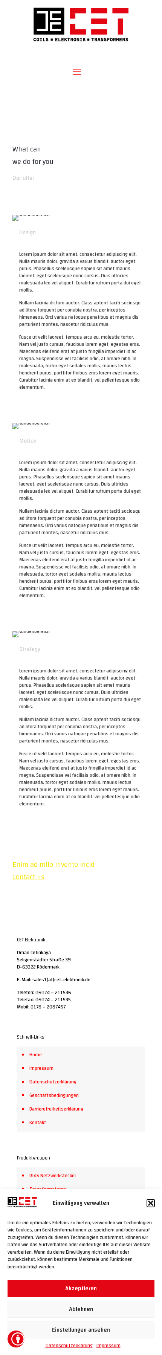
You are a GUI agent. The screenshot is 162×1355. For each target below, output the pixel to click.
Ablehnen (81, 1309)
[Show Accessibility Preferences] (16, 1339)
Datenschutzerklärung (69, 1345)
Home (35, 1054)
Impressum (108, 1345)
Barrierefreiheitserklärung (56, 1109)
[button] (150, 1203)
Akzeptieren (81, 1288)
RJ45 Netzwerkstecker (52, 1175)
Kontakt (37, 1122)
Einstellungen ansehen (81, 1330)
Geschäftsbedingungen (54, 1095)
